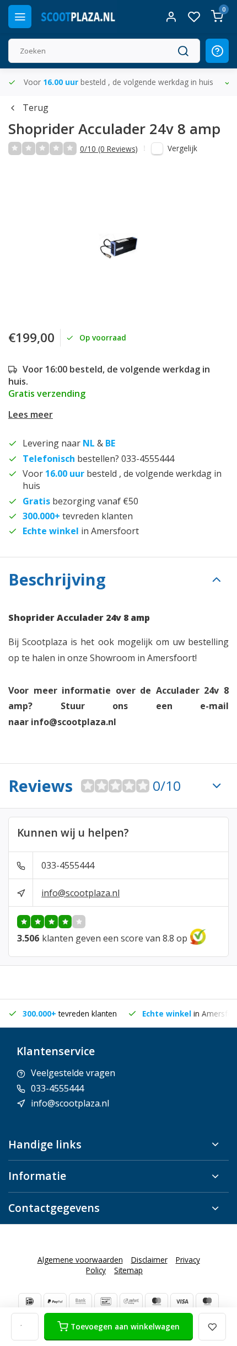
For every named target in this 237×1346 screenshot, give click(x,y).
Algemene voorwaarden (80, 1259)
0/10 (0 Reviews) (109, 148)
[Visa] (181, 1301)
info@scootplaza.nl (80, 893)
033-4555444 (67, 865)
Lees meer (30, 414)
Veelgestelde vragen (73, 1073)
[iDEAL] (29, 1301)
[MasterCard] (156, 1301)
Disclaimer (149, 1259)
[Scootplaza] (78, 16)
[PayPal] (55, 1301)
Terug (36, 108)
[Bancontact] (105, 1301)
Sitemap (128, 1270)
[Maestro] (207, 1301)
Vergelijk (182, 148)
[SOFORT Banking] (131, 1301)
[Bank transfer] (80, 1301)
